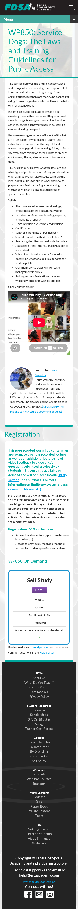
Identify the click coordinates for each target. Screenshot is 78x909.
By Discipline (39, 751)
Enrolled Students (39, 834)
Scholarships (39, 715)
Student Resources (39, 705)
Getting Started (39, 829)
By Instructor (39, 747)
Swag (39, 724)
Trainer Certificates (39, 729)
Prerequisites (39, 756)
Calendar (39, 710)
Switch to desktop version (39, 881)
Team (39, 816)
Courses (39, 737)
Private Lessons (39, 811)
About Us (39, 678)
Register (39, 784)
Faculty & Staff (39, 687)
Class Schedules (39, 742)
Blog (39, 802)
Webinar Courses (39, 779)
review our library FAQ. (25, 489)
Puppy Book (39, 806)
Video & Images (39, 838)
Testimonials (39, 692)
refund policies (40, 647)
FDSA (39, 673)
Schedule (39, 774)
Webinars (39, 770)
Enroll (39, 590)
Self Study (39, 761)
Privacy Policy (39, 696)
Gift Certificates (39, 719)
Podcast (39, 797)
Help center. (46, 652)
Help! (39, 824)
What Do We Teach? (39, 682)
